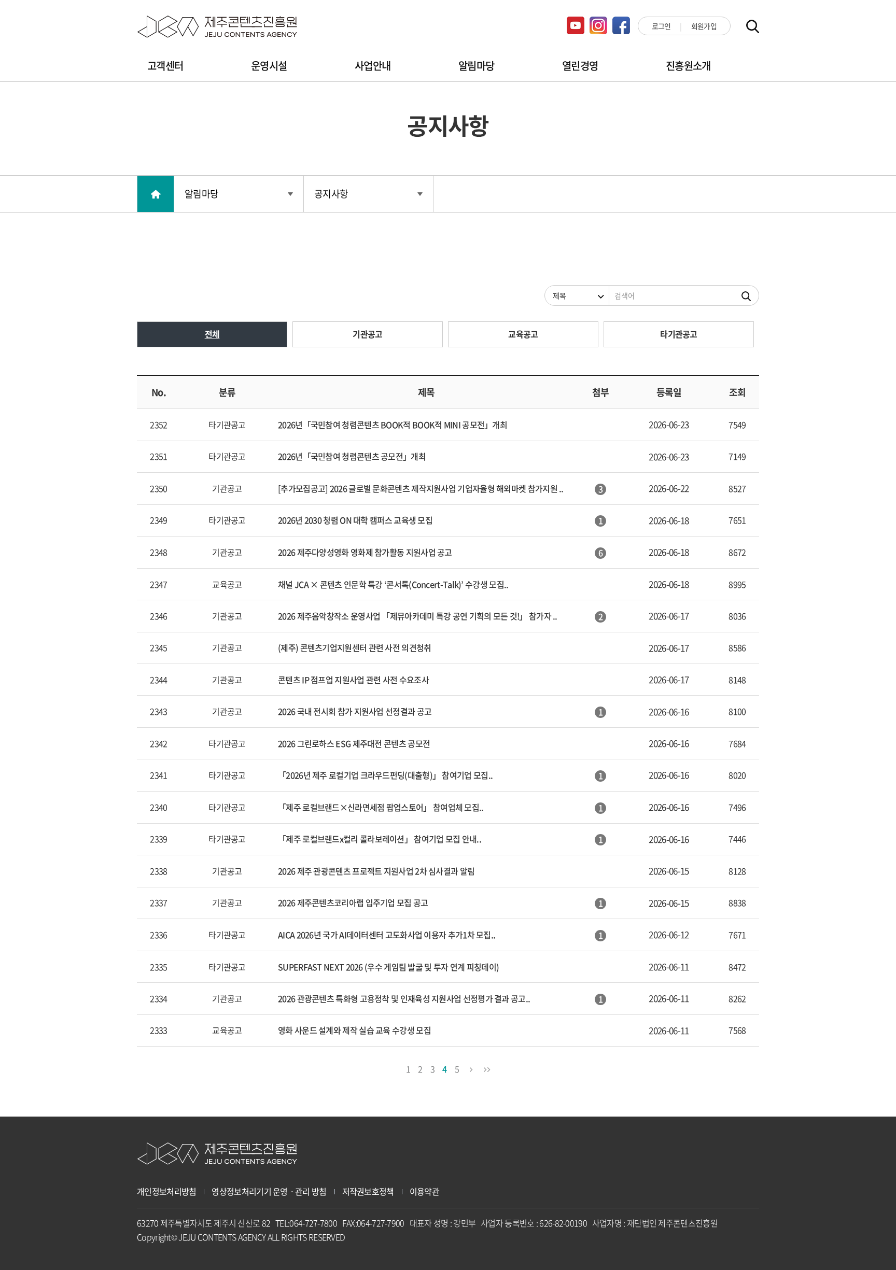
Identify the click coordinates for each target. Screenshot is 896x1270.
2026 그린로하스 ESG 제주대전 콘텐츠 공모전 (354, 743)
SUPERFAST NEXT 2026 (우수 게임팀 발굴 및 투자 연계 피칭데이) (388, 967)
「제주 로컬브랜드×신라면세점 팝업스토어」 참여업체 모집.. (381, 807)
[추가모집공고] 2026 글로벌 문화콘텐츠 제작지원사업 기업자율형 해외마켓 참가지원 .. (421, 488)
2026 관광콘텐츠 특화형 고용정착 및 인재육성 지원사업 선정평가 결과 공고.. (404, 998)
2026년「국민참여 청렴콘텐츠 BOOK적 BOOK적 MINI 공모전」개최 (392, 424)
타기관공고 (678, 334)
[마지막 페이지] (486, 1068)
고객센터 (165, 65)
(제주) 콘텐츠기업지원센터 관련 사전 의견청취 (354, 647)
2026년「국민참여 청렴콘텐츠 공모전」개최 (352, 456)
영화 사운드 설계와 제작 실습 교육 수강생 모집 (354, 1030)
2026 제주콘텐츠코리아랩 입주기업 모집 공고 (353, 902)
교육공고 (523, 334)
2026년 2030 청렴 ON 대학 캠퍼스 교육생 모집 (355, 520)
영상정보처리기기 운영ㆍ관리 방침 (269, 1191)
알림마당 (476, 65)
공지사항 (331, 194)
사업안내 (372, 65)
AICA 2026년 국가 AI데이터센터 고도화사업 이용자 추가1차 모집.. (386, 934)
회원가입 (704, 26)
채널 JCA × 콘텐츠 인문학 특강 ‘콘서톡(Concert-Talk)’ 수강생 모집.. (393, 584)
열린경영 (580, 65)
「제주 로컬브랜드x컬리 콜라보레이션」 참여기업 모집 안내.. (379, 838)
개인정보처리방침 (166, 1191)
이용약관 (424, 1191)
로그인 (661, 26)
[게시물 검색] (746, 295)
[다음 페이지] (471, 1068)
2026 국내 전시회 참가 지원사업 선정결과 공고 (354, 711)
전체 (212, 334)
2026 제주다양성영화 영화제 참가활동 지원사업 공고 (365, 552)
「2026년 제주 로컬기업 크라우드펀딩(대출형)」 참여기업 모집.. (385, 775)
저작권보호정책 (368, 1191)
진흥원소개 (688, 65)
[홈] (155, 194)
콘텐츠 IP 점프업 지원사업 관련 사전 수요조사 (353, 679)
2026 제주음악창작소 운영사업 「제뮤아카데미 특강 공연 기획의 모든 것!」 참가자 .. (417, 616)
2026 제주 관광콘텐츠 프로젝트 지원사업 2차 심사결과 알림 (376, 871)
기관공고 (367, 334)
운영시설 (269, 65)
